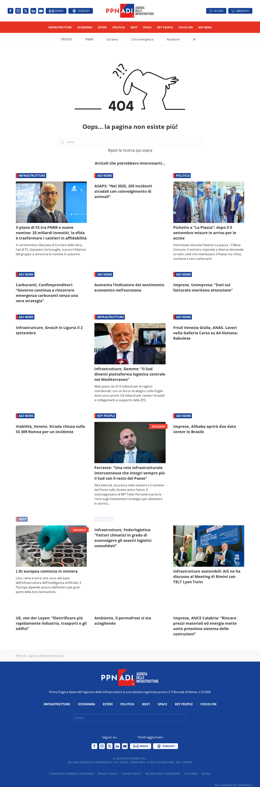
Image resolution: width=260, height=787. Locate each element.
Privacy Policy (108, 773)
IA (194, 39)
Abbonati (242, 11)
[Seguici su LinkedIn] (33, 11)
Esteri (102, 27)
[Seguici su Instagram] (18, 11)
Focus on (186, 27)
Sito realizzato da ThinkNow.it (233, 785)
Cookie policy (131, 773)
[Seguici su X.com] (26, 11)
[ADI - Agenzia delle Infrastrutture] (130, 677)
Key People (165, 27)
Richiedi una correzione (162, 773)
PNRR (89, 39)
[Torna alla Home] (130, 11)
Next (134, 27)
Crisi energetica (142, 39)
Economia (84, 27)
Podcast (83, 11)
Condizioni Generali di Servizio (71, 773)
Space (147, 27)
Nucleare (173, 39)
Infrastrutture (60, 27)
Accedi (218, 11)
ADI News (205, 27)
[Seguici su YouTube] (41, 11)
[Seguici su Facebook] (10, 11)
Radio (58, 11)
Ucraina (112, 39)
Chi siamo (191, 773)
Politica (118, 27)
